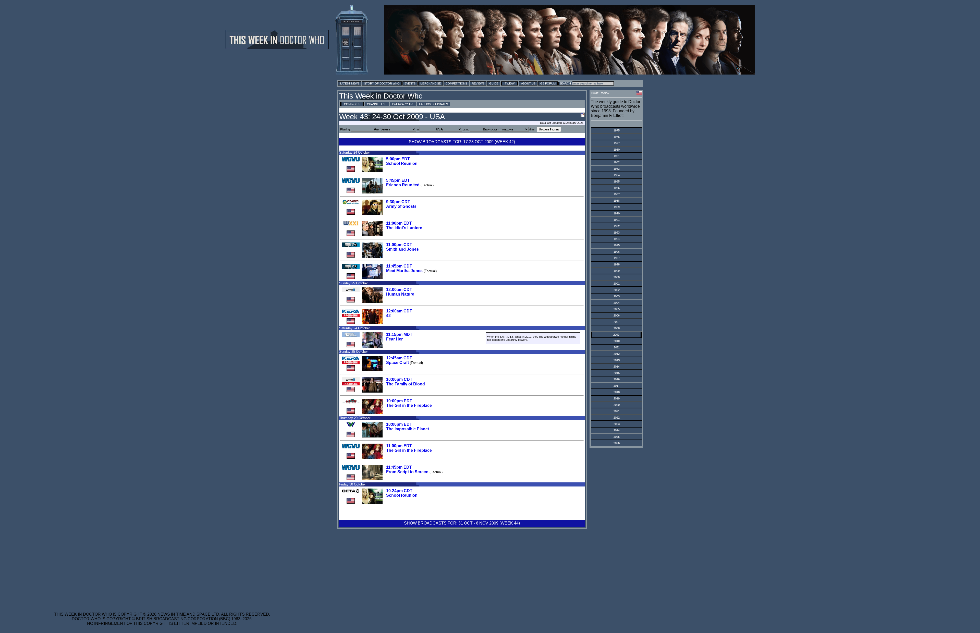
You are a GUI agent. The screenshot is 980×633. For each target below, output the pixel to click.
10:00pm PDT (399, 401)
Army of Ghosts (401, 206)
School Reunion (402, 163)
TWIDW (509, 83)
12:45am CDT (399, 358)
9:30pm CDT (398, 202)
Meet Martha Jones (404, 271)
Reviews (478, 83)
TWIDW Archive (403, 104)
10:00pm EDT (399, 424)
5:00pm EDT (398, 159)
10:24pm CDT (399, 491)
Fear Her (394, 339)
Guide (493, 83)
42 (388, 315)
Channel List (377, 104)
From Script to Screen (407, 472)
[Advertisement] (162, 567)
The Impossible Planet (407, 429)
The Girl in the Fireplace (409, 405)
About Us (528, 83)
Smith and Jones (402, 249)
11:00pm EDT (399, 223)
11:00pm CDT (399, 244)
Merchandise (430, 83)
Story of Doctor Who (382, 83)
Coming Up (352, 104)
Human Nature (400, 294)
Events (410, 83)
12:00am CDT (399, 289)
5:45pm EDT (398, 180)
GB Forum (548, 83)
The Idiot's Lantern (404, 228)
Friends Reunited (403, 185)
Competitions (456, 83)
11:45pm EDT (399, 467)
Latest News (349, 83)
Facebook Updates (433, 104)
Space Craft (397, 362)
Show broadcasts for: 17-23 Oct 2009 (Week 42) (462, 142)
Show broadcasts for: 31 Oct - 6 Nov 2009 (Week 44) (462, 523)
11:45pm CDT (399, 266)
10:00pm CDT (399, 379)
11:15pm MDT (399, 334)
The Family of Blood (405, 384)
